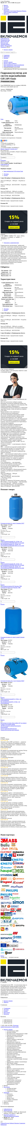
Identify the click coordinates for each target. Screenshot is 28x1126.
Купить (3, 540)
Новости (6, 1002)
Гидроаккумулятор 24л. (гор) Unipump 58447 (12, 681)
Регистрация (8, 45)
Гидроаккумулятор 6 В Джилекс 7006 (10, 587)
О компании (7, 1008)
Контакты (6, 1014)
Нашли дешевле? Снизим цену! (9, 149)
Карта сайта (15, 1027)
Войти (2, 45)
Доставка (6, 1009)
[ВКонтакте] (1, 140)
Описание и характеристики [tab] (11, 242)
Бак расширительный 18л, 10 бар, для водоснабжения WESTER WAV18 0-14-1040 (12, 567)
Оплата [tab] (6, 175)
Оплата (6, 1011)
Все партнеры (4, 838)
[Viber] (4, 140)
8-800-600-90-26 (5, 38)
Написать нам (4, 42)
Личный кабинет (5, 44)
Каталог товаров (8, 1000)
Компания (6, 1092)
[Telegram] (6, 140)
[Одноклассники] (3, 140)
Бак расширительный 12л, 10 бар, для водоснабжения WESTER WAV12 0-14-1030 (12, 545)
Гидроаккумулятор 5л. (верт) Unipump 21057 (12, 523)
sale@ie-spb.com (5, 41)
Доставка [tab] (6, 174)
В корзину (3, 160)
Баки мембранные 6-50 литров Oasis (13, 171)
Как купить (7, 1012)
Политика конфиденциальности (9, 1026)
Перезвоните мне (5, 40)
